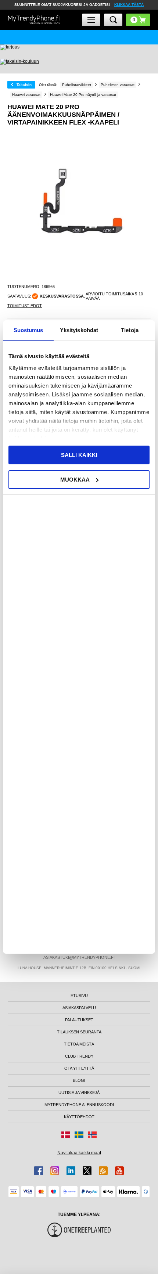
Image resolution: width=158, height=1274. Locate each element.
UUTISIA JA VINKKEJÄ (79, 1092)
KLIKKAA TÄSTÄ (129, 5)
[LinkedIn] (71, 1170)
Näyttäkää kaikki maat (79, 1152)
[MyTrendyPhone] (34, 19)
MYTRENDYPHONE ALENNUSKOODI (79, 1104)
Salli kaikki (79, 455)
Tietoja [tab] (130, 330)
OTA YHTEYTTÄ (79, 1068)
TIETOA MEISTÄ (79, 1044)
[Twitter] (87, 1170)
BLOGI (79, 1080)
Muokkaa (75, 479)
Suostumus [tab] (28, 330)
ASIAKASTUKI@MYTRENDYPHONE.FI (79, 957)
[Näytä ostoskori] (138, 20)
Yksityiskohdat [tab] (79, 330)
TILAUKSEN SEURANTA (79, 1032)
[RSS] (103, 1170)
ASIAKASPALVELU (79, 1007)
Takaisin (24, 85)
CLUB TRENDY (79, 1056)
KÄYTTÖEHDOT (79, 1117)
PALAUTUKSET (79, 1020)
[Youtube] (119, 1170)
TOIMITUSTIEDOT (24, 305)
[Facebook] (38, 1170)
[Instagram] (54, 1170)
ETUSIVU (79, 995)
